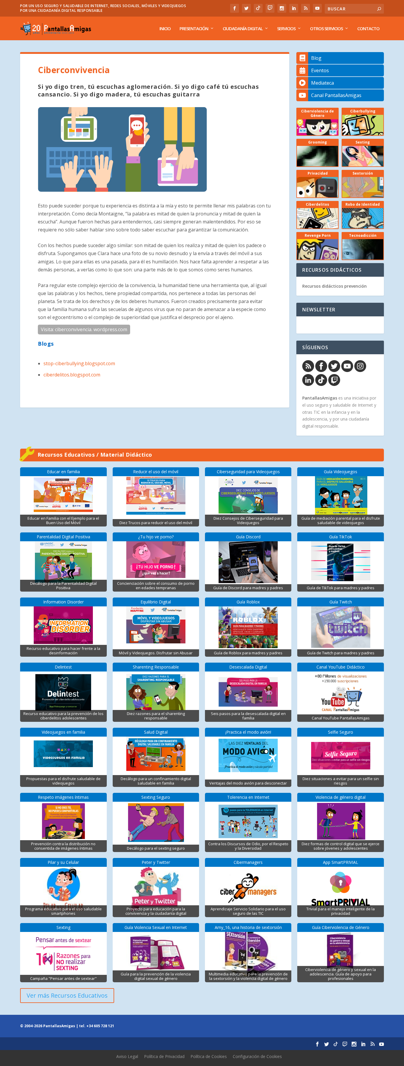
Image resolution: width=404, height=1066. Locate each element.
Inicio (165, 28)
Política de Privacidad (164, 1056)
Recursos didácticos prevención (334, 286)
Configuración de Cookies (257, 1056)
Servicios (286, 28)
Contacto (368, 28)
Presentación (194, 28)
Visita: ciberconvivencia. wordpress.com (84, 329)
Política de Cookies (208, 1056)
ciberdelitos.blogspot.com (71, 374)
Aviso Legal (127, 1056)
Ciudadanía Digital (243, 28)
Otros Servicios (326, 28)
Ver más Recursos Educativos (67, 995)
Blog (316, 58)
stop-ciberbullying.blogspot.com (79, 363)
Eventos (320, 70)
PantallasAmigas (319, 398)
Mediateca (322, 83)
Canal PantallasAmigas (336, 95)
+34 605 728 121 (100, 1025)
